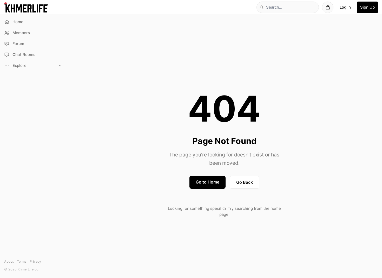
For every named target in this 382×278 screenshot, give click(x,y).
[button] (33, 65)
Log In (345, 7)
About (9, 261)
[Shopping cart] (327, 7)
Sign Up (367, 7)
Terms (22, 261)
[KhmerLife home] (26, 7)
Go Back (244, 182)
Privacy (35, 261)
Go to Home (207, 182)
